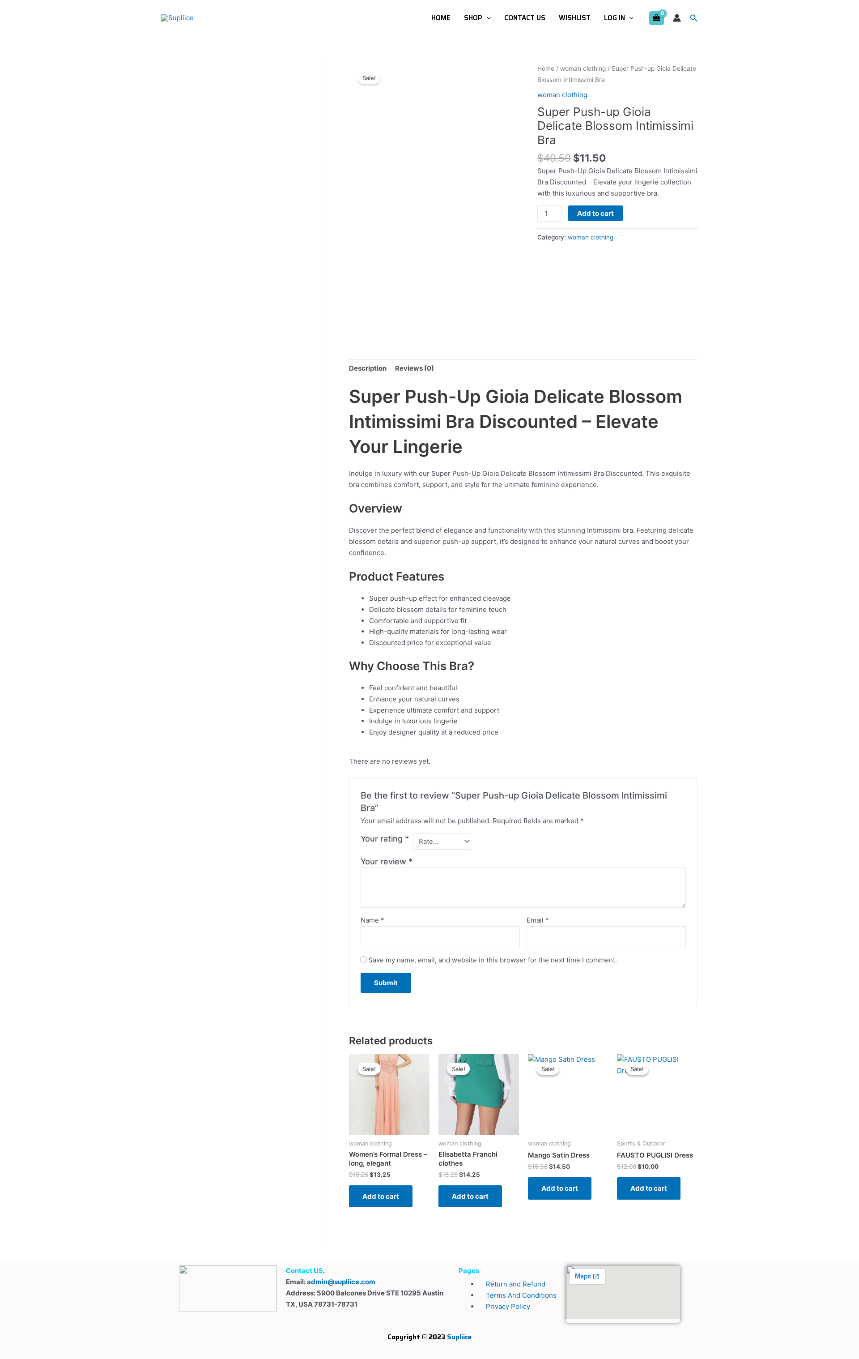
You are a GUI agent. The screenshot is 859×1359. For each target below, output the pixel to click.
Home (441, 18)
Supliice (459, 1337)
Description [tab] (368, 368)
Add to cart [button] (380, 1196)
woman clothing (583, 68)
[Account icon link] (677, 18)
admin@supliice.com (341, 1282)
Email (538, 920)
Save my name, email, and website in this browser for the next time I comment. (492, 960)
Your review (386, 861)
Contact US (524, 18)
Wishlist (575, 18)
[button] (486, 18)
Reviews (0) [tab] (414, 368)
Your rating (385, 838)
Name (372, 920)
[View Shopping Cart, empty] (656, 18)
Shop (473, 18)
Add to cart (595, 213)
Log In (614, 18)
